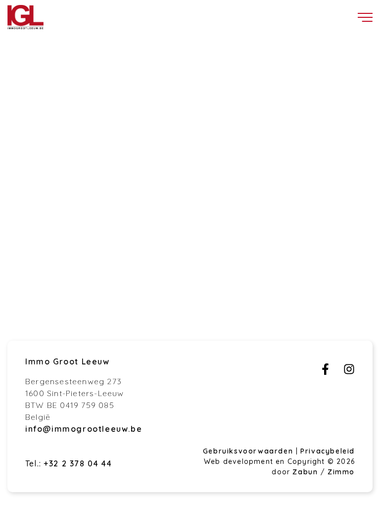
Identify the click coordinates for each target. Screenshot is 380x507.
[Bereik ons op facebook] (325, 372)
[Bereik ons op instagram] (349, 372)
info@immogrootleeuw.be (83, 429)
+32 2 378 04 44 (78, 463)
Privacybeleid (327, 451)
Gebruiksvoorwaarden (249, 451)
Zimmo (341, 471)
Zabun (305, 471)
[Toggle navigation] (365, 17)
